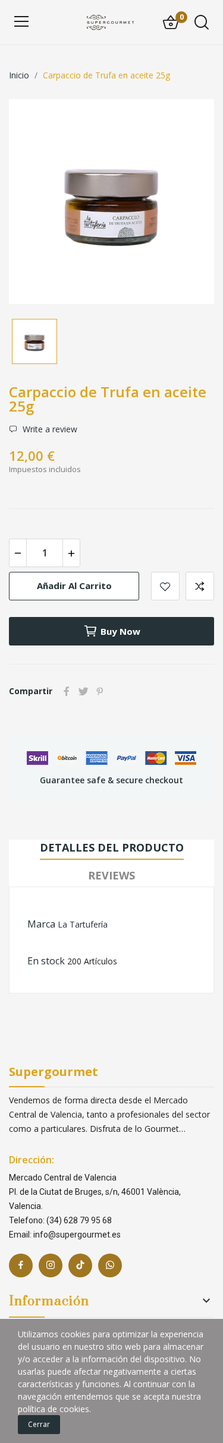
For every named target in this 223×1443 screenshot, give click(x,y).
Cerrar (39, 1424)
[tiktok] (80, 1265)
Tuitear (83, 691)
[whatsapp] (110, 1265)
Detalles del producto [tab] (112, 847)
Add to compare (200, 586)
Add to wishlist (165, 586)
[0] (171, 22)
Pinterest (100, 691)
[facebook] (21, 1265)
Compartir (66, 691)
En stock (46, 960)
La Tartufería (83, 924)
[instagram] (50, 1265)
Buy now (120, 631)
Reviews (111, 875)
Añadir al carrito (74, 585)
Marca (41, 924)
